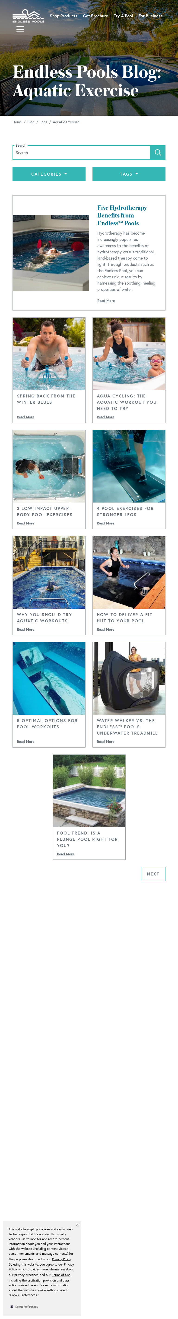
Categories (47, 174)
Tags (127, 174)
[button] (23, 1306)
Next (153, 874)
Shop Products (63, 16)
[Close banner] (77, 1225)
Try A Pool (123, 16)
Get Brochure (95, 16)
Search (21, 145)
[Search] (158, 152)
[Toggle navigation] (20, 29)
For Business (151, 16)
